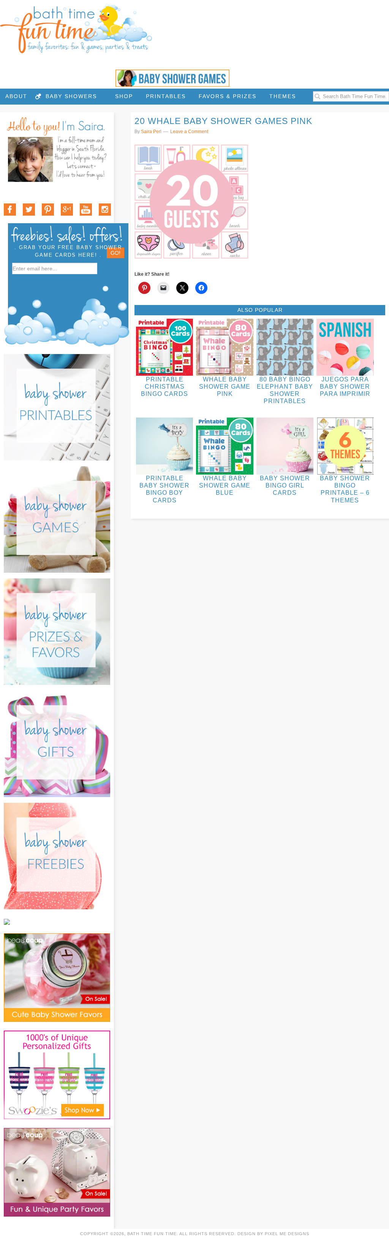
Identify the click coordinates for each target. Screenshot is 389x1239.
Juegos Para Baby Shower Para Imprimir (345, 386)
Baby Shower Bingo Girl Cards (285, 485)
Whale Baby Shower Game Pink (224, 386)
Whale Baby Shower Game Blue (224, 485)
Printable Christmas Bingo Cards (164, 386)
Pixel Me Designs (287, 1233)
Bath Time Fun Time (76, 28)
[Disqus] (260, 629)
